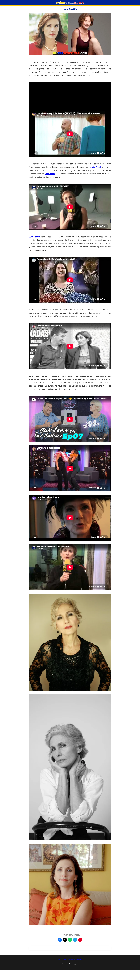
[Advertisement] (70, 96)
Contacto (78, 960)
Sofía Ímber (50, 174)
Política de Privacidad (66, 960)
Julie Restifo (34, 237)
